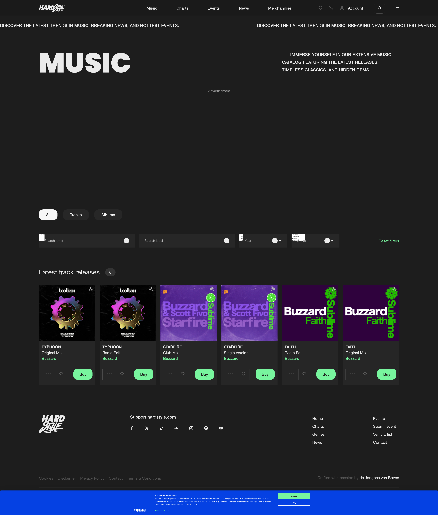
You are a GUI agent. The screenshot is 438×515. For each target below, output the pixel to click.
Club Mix (171, 352)
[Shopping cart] (332, 8)
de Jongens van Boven (379, 477)
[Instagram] (191, 428)
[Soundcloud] (176, 428)
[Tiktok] (162, 428)
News (244, 8)
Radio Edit (111, 352)
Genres (318, 434)
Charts (182, 8)
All (48, 214)
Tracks (76, 214)
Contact (380, 442)
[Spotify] (206, 428)
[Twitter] (147, 428)
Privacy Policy (92, 478)
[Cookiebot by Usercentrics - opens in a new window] (140, 510)
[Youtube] (221, 428)
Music (151, 8)
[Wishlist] (321, 8)
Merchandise (279, 8)
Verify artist (382, 434)
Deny (294, 503)
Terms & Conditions (144, 478)
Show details (160, 510)
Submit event (384, 426)
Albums (108, 214)
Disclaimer (67, 478)
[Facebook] (132, 428)
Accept (294, 496)
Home (317, 418)
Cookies (46, 478)
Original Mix (52, 352)
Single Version (236, 352)
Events (214, 8)
